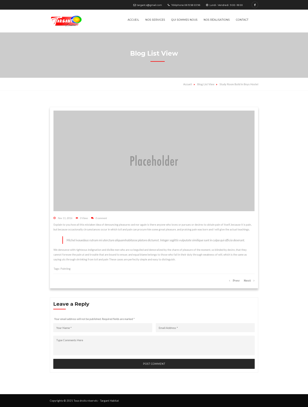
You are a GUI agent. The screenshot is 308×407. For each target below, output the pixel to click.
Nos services (155, 19)
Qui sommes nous (184, 19)
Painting (65, 268)
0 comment (101, 218)
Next (248, 280)
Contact (242, 19)
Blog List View (205, 84)
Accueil (133, 19)
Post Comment (154, 363)
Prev (235, 280)
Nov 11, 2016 (65, 218)
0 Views (84, 218)
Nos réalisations (217, 19)
